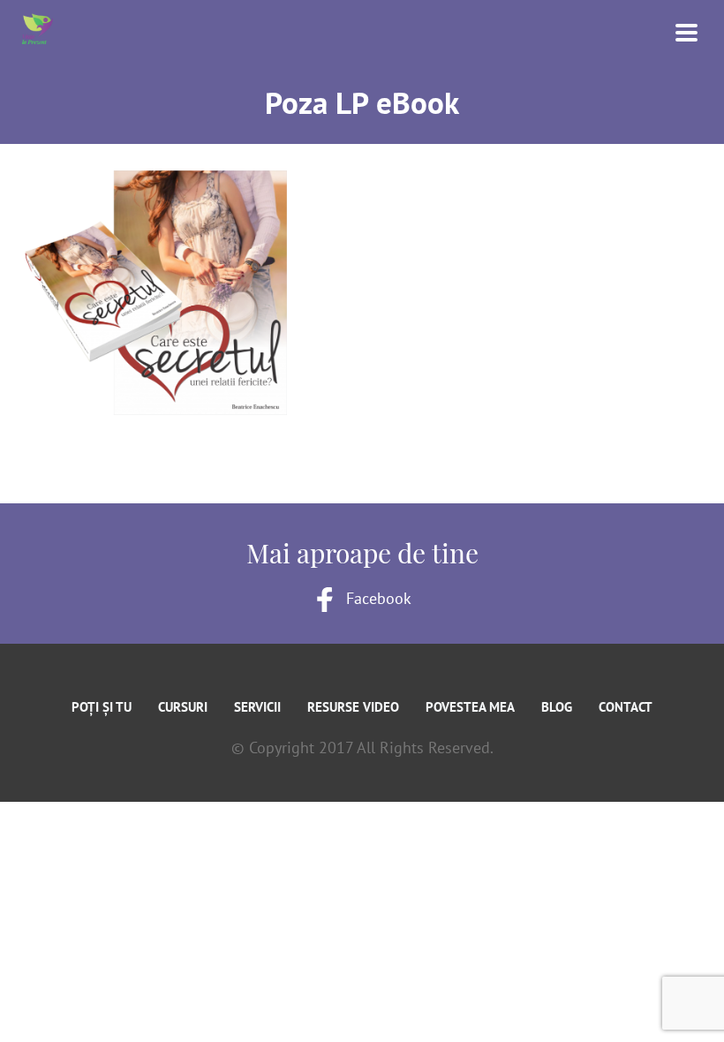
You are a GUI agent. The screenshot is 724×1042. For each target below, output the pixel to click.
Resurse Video (353, 706)
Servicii (257, 706)
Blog (556, 706)
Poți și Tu (102, 706)
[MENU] (675, 31)
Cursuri (182, 706)
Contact (625, 706)
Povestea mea (470, 706)
